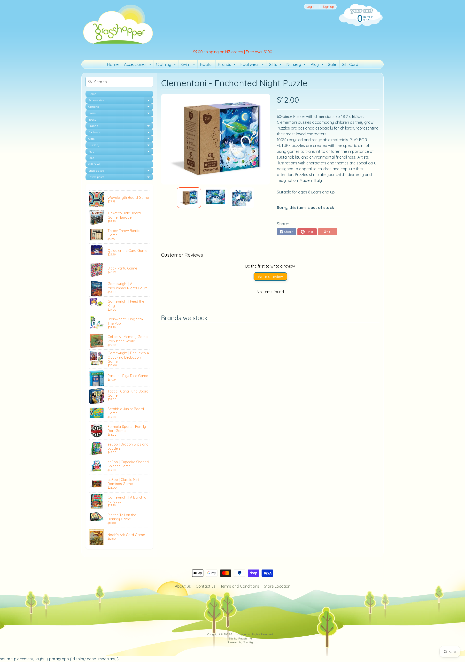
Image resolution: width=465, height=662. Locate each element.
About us (183, 586)
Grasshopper (239, 634)
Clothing (166, 65)
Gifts (276, 65)
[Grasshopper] (117, 24)
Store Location (277, 586)
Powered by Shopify (240, 642)
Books (206, 64)
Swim (188, 65)
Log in (311, 6)
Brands (227, 65)
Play (317, 65)
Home (113, 64)
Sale (332, 64)
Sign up (328, 6)
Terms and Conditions (239, 586)
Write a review (270, 276)
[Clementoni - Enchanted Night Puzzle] (189, 197)
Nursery (296, 65)
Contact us (206, 586)
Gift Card (349, 64)
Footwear (252, 65)
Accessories (138, 65)
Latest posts (120, 177)
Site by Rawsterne (240, 638)
